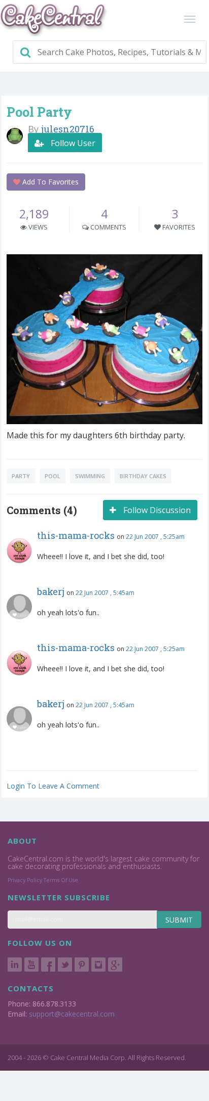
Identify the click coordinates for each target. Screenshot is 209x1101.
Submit (179, 920)
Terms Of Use (61, 880)
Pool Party (39, 112)
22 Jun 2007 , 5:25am (155, 536)
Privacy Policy (25, 880)
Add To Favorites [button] (49, 182)
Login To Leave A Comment (53, 786)
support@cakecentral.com (72, 1014)
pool (52, 476)
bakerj (50, 591)
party (21, 476)
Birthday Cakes (143, 476)
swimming (90, 476)
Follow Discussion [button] (156, 510)
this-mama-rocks (76, 535)
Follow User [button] (72, 143)
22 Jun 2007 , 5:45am (105, 592)
